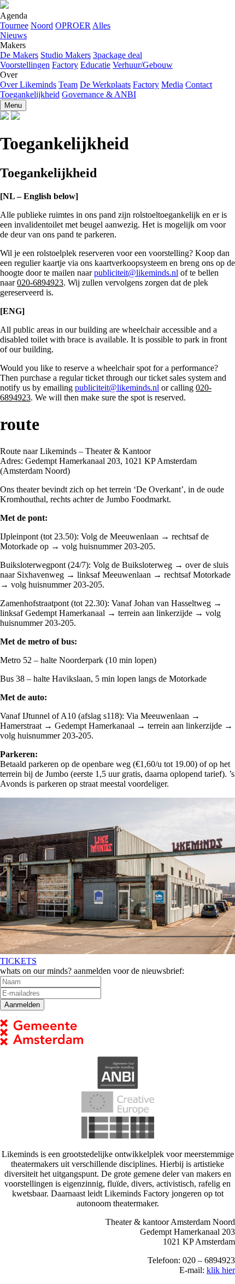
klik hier (221, 1270)
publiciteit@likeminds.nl (136, 272)
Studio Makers (65, 55)
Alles (101, 25)
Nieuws (13, 35)
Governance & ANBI (99, 94)
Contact (198, 84)
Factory (65, 64)
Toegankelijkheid (30, 94)
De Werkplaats (105, 84)
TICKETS (18, 961)
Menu (13, 105)
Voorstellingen (25, 64)
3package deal (117, 55)
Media (172, 84)
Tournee (14, 25)
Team (68, 84)
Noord (42, 25)
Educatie (95, 64)
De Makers (19, 55)
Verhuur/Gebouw (143, 64)
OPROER (73, 25)
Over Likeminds (28, 84)
